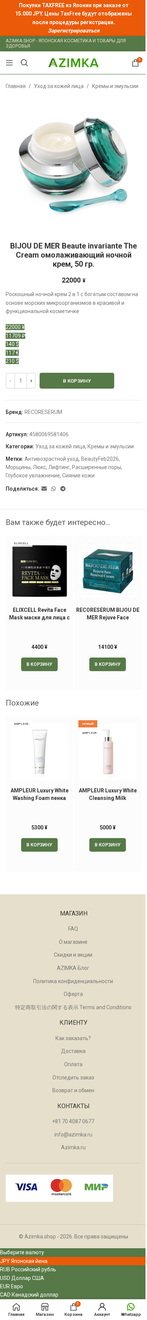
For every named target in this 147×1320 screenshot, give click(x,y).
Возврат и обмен (73, 1090)
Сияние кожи (78, 475)
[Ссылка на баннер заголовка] (73, 18)
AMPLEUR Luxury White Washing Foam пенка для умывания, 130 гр (40, 797)
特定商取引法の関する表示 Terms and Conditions (73, 1007)
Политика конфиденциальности (73, 981)
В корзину (77, 381)
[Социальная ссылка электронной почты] (44, 489)
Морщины (18, 467)
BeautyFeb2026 (100, 459)
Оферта (73, 994)
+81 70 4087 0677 (73, 1121)
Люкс (39, 467)
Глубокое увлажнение (33, 475)
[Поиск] (24, 62)
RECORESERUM (43, 412)
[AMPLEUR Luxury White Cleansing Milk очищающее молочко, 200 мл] (107, 751)
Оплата (73, 1064)
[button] (39, 664)
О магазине (73, 942)
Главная (16, 86)
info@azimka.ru (73, 1135)
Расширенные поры (96, 467)
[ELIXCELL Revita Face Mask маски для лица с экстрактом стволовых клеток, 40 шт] (39, 571)
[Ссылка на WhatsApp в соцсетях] (53, 489)
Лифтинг (59, 467)
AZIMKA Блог (73, 968)
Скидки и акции (73, 955)
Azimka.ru (73, 1147)
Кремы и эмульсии (115, 86)
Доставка (73, 1051)
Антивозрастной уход (51, 459)
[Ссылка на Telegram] (63, 489)
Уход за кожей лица (59, 86)
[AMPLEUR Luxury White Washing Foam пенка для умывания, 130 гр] (39, 751)
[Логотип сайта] (73, 62)
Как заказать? (73, 1038)
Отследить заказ (73, 1078)
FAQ (73, 929)
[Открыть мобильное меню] (9, 62)
